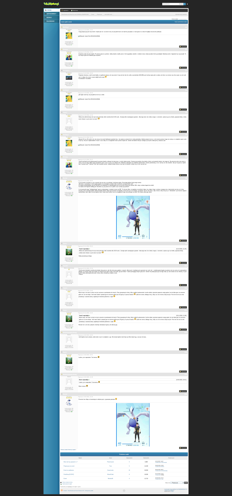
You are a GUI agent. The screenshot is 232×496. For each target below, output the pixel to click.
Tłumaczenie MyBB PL (169, 490)
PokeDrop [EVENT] (69, 474)
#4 (186, 90)
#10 (186, 266)
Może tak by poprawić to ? (70, 462)
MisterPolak (110, 474)
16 (129, 470)
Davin (65, 243)
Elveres (65, 49)
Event (65, 478)
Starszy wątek (64, 449)
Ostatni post (158, 462)
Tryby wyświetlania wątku (181, 21)
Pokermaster (110, 462)
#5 (186, 112)
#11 (186, 288)
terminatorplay (164, 470)
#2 (186, 49)
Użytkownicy (51, 13)
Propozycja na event (69, 466)
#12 (186, 310)
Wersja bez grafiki (89, 490)
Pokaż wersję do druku (67, 482)
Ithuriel (65, 178)
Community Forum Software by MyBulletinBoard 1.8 (175, 489)
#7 (186, 157)
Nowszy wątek (71, 449)
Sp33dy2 (66, 27)
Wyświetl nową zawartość (181, 14)
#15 (186, 374)
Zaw (187, 4)
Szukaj (49, 17)
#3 (186, 70)
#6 (186, 135)
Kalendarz (50, 21)
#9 (186, 243)
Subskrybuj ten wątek (67, 483)
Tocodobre (66, 70)
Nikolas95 (110, 478)
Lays (162, 479)
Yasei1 (65, 112)
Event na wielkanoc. (69, 470)
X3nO (172, 491)
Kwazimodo (110, 470)
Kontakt (65, 490)
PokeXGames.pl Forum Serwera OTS (76, 490)
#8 (186, 178)
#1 (186, 27)
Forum (48, 10)
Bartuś (162, 466)
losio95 (65, 266)
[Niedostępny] (62, 27)
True (110, 466)
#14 (186, 352)
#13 (186, 332)
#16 (186, 394)
